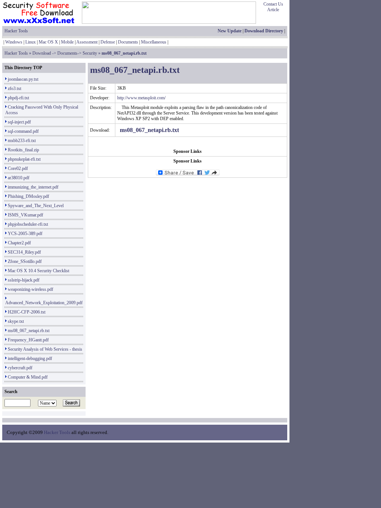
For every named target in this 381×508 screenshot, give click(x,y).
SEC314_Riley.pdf (24, 252)
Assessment (86, 42)
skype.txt (16, 321)
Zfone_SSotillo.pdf (25, 261)
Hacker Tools (16, 30)
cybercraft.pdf (20, 367)
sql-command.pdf (23, 131)
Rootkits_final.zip (23, 149)
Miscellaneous (153, 42)
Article (273, 9)
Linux (30, 42)
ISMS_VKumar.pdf (25, 215)
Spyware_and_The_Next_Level (36, 205)
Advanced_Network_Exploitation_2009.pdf (44, 302)
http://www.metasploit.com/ (141, 97)
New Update (229, 30)
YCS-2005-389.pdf (25, 233)
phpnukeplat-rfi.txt (24, 159)
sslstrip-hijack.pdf (23, 280)
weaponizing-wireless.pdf (30, 289)
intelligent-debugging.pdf (30, 358)
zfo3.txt (14, 88)
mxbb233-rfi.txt (22, 140)
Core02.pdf (18, 168)
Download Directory (263, 30)
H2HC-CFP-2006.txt (26, 312)
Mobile (67, 42)
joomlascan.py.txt (23, 79)
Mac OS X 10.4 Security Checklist (38, 270)
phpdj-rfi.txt (18, 97)
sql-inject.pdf (19, 122)
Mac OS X (48, 42)
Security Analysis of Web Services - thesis (45, 349)
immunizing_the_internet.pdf (33, 187)
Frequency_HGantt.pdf (28, 340)
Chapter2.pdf (19, 242)
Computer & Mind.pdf (28, 377)
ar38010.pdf (18, 177)
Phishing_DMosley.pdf (28, 196)
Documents (128, 42)
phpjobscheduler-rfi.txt (28, 224)
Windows (13, 42)
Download (41, 53)
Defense (107, 42)
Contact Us (273, 4)
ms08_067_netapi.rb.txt (28, 330)
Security (90, 53)
